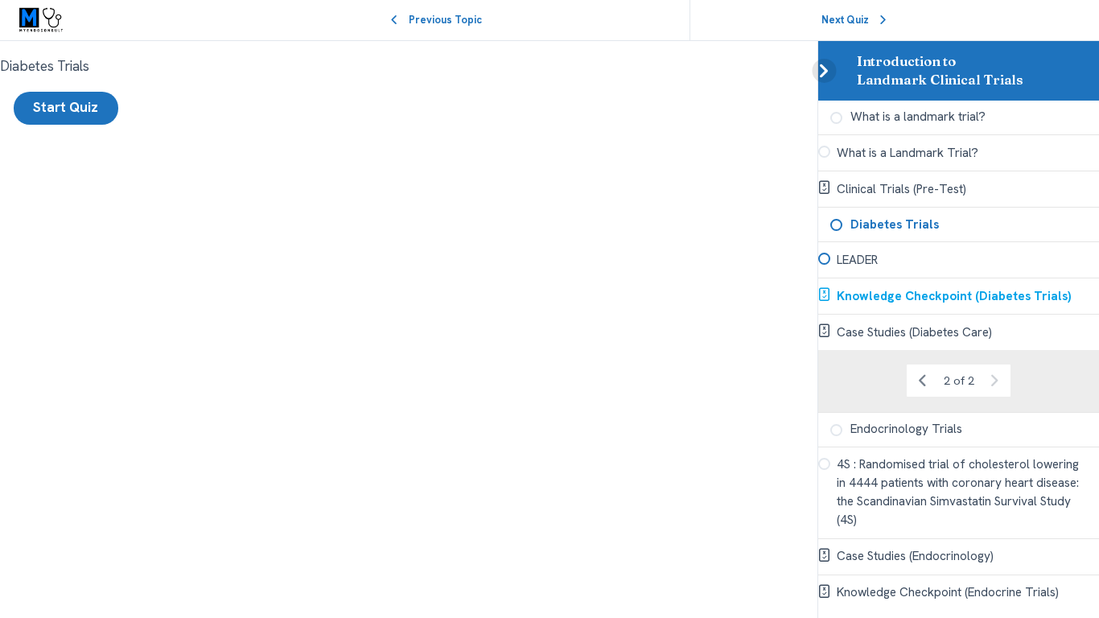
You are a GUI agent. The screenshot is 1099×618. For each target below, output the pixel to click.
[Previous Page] (922, 381)
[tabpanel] (408, 66)
